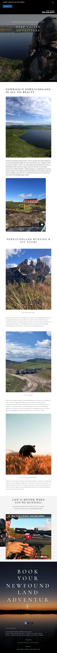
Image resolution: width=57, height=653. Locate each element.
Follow (30, 623)
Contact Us (7, 6)
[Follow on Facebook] (25, 623)
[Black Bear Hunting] (28, 444)
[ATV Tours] (28, 361)
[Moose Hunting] (28, 279)
